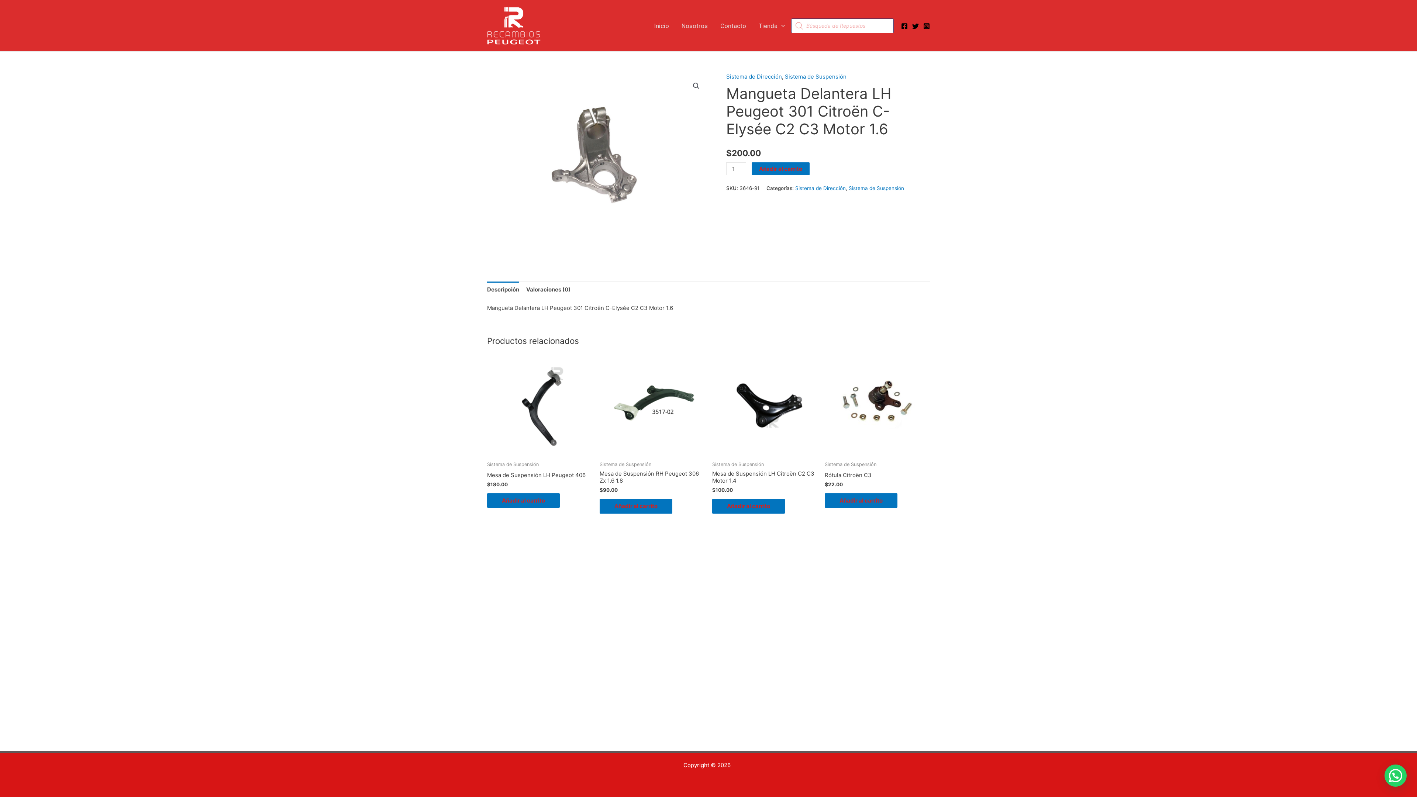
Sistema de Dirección (754, 76)
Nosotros (695, 26)
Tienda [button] (768, 26)
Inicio (661, 26)
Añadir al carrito (780, 168)
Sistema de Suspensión (816, 76)
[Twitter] (915, 26)
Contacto (733, 26)
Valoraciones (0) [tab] (548, 289)
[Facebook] (904, 26)
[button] (781, 26)
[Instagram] (926, 26)
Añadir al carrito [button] (523, 500)
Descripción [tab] (503, 289)
